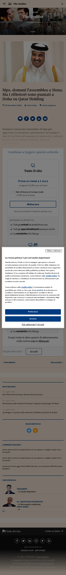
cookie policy (51, 276)
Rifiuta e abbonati (54, 251)
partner (40, 290)
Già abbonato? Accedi (33, 324)
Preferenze (33, 312)
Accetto (33, 319)
